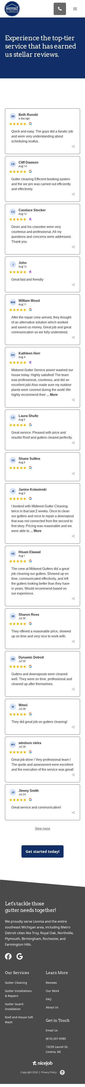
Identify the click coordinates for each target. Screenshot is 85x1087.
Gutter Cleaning (16, 983)
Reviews (51, 983)
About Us (52, 1007)
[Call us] (60, 9)
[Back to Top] (62, 1072)
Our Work (52, 991)
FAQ (48, 999)
